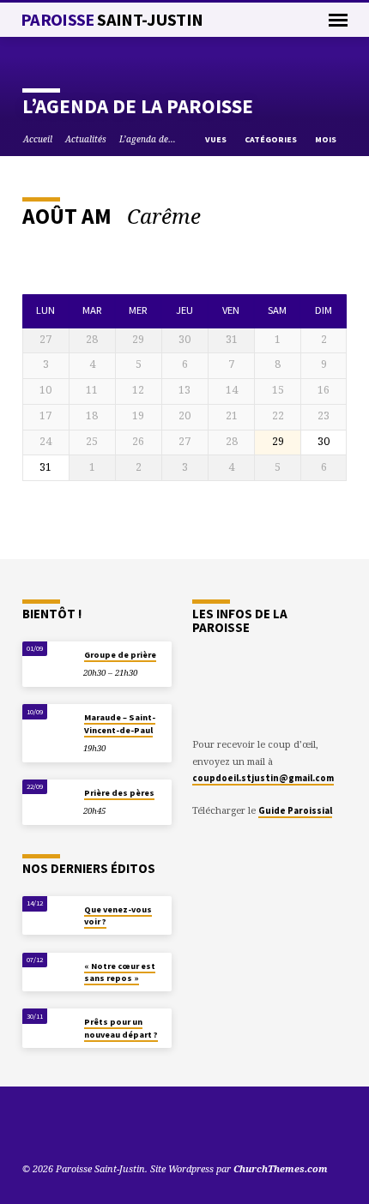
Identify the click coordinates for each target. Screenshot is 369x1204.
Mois (326, 139)
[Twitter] (50, 1127)
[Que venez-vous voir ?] (48, 913)
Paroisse (112, 20)
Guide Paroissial (295, 810)
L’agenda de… (147, 139)
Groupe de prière (120, 654)
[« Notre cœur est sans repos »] (48, 970)
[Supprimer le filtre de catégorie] (214, 216)
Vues (216, 139)
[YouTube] (30, 1127)
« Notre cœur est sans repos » (119, 972)
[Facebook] (71, 1127)
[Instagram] (92, 1127)
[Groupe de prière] (48, 659)
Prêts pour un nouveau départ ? (121, 1027)
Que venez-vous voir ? (118, 915)
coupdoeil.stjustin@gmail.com (263, 778)
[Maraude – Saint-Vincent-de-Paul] (48, 721)
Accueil (37, 139)
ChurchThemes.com (280, 1168)
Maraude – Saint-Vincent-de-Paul (119, 723)
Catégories (272, 139)
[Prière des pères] (48, 797)
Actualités (85, 139)
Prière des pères (119, 792)
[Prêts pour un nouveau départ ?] (48, 1026)
